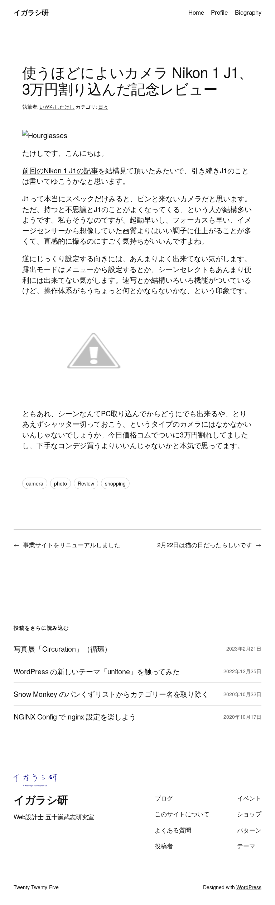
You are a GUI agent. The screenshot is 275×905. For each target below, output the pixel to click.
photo (60, 483)
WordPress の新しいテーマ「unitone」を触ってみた (97, 671)
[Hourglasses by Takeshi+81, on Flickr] (44, 135)
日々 (103, 106)
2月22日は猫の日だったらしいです (204, 544)
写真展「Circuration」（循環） (62, 649)
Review (86, 483)
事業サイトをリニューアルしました (71, 544)
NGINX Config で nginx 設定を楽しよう (75, 717)
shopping (115, 483)
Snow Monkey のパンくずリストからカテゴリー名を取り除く (111, 694)
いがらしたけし (56, 106)
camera (34, 483)
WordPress (248, 887)
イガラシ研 (31, 12)
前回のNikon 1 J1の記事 (60, 170)
